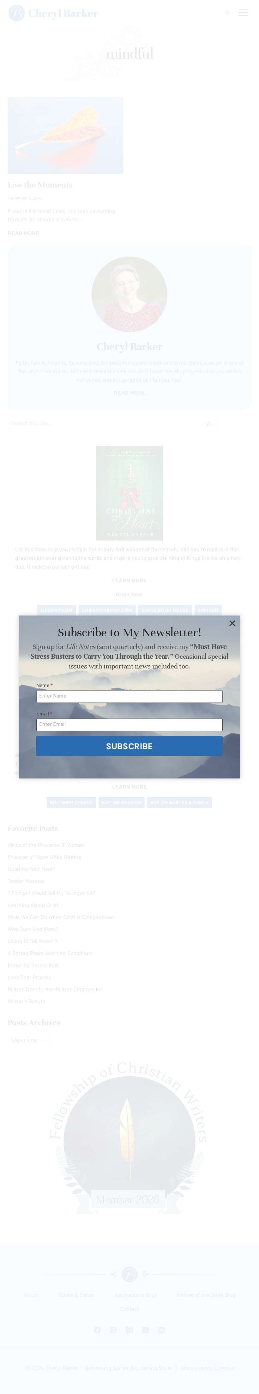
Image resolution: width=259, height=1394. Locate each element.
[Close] (232, 623)
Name (44, 686)
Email (44, 714)
